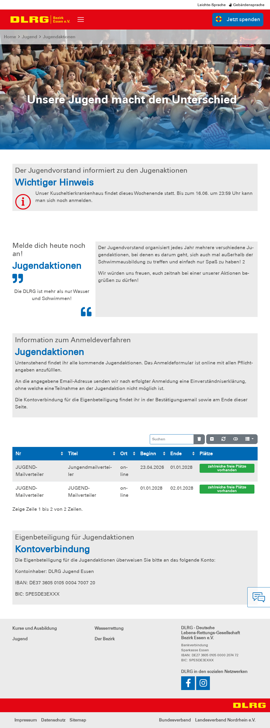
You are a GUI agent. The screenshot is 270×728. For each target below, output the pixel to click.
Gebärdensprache (248, 5)
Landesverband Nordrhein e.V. (225, 719)
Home (10, 36)
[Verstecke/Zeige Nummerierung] (212, 439)
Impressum (26, 719)
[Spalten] (250, 439)
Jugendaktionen (59, 36)
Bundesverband (175, 719)
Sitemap (78, 719)
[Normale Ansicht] (235, 439)
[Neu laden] (223, 439)
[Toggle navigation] (80, 19)
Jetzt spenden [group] (243, 19)
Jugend (29, 36)
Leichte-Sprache (211, 5)
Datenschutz (53, 719)
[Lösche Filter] (199, 439)
